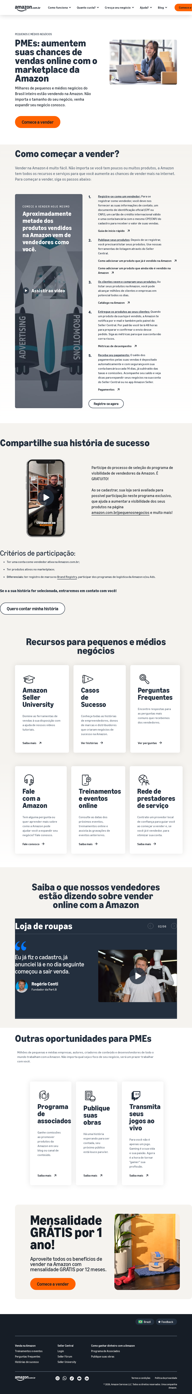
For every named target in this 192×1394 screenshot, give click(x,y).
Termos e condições (140, 1378)
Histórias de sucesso (27, 1361)
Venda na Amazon (25, 1345)
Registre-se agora (106, 404)
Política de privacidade (166, 1378)
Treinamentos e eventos (29, 1351)
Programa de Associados (105, 1351)
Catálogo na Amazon (111, 302)
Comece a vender (38, 122)
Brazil (147, 1322)
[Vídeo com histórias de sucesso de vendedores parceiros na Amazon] (46, 497)
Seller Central (66, 1345)
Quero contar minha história (32, 608)
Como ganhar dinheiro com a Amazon (113, 1345)
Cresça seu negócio (118, 7)
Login (61, 1351)
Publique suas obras (102, 1356)
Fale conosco (31, 844)
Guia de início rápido (111, 231)
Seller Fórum (65, 1356)
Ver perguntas (147, 743)
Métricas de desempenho (115, 346)
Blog (161, 7)
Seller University (67, 1361)
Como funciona (58, 7)
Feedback (167, 1322)
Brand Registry (67, 577)
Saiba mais (29, 743)
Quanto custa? (86, 7)
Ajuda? (144, 7)
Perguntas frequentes (27, 1356)
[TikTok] (72, 1378)
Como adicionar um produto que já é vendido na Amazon (135, 261)
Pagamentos (106, 389)
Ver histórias (89, 743)
